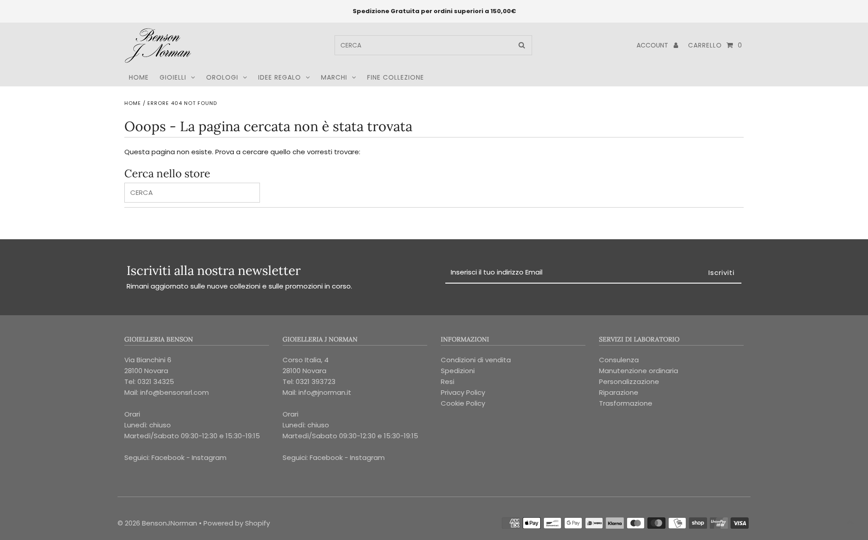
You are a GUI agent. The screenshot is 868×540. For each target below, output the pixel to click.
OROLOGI (222, 77)
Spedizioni (458, 370)
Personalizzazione (629, 381)
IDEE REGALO (279, 77)
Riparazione (618, 392)
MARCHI (334, 77)
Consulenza (619, 360)
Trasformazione (625, 403)
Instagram (209, 457)
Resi (447, 381)
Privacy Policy (463, 392)
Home (132, 103)
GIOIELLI (173, 77)
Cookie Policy (463, 403)
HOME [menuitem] (139, 77)
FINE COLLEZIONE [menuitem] (395, 77)
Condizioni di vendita (476, 360)
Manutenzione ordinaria (638, 370)
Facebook (167, 457)
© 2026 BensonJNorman (157, 523)
